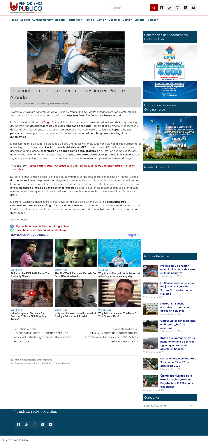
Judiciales (47, 363)
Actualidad (20, 359)
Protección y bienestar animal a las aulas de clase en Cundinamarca (177, 269)
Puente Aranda (61, 363)
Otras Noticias (44, 359)
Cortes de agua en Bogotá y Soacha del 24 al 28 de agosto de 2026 (178, 362)
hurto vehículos (32, 363)
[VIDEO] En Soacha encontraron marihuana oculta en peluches (175, 307)
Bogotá (48, 122)
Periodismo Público (59, 103)
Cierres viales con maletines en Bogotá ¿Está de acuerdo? (178, 324)
